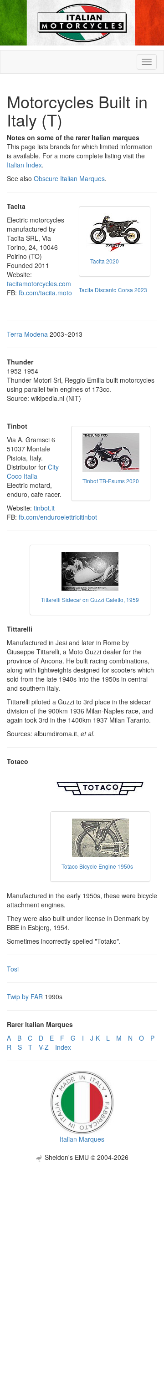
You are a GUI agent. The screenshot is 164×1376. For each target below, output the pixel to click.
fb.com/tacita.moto (45, 292)
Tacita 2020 (104, 261)
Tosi (13, 968)
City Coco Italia (33, 471)
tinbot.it (44, 507)
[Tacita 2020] (114, 232)
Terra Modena (27, 334)
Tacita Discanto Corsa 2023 (113, 289)
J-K (95, 1037)
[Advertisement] (82, 1244)
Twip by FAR (25, 996)
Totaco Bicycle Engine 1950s (97, 866)
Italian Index (24, 164)
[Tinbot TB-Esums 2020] (110, 452)
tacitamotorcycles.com (39, 283)
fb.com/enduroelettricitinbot (58, 516)
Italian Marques (82, 1138)
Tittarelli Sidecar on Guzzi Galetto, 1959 (90, 599)
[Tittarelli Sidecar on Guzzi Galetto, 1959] (90, 571)
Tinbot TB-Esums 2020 (110, 481)
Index (63, 1047)
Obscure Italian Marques (69, 178)
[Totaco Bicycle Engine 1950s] (100, 838)
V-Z (44, 1047)
